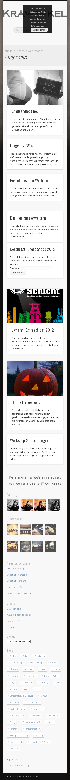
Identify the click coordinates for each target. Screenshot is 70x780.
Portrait (50, 722)
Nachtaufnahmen (17, 709)
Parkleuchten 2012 (31, 722)
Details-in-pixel (14, 608)
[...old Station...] (25, 530)
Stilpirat (10, 626)
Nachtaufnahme (33, 702)
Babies (13, 656)
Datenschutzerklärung (18, 765)
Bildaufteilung (16, 662)
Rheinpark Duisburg (19, 735)
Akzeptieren (39, 29)
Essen (43, 669)
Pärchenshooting (32, 728)
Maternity (14, 702)
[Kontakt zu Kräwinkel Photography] (35, 481)
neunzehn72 (13, 620)
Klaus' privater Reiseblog (19, 614)
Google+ (41, 38)
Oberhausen (53, 715)
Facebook (27, 38)
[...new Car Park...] (12, 530)
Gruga (12, 682)
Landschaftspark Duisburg (21, 695)
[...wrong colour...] (50, 530)
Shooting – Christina (17, 574)
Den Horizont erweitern (28, 218)
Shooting (39, 735)
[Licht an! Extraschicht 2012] (35, 306)
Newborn (36, 715)
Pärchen (13, 728)
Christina (14, 669)
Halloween (27, 682)
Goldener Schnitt (51, 676)
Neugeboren (38, 709)
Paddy (12, 722)
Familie (57, 669)
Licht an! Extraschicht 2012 (33, 330)
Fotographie (31, 676)
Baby (25, 656)
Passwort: (15, 268)
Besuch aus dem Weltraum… (31, 180)
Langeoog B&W (21, 146)
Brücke (53, 662)
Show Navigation (54, 30)
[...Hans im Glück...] (12, 547)
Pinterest (34, 38)
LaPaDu (43, 695)
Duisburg (29, 669)
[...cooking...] (50, 547)
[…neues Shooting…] (35, 87)
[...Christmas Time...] (25, 547)
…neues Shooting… (25, 111)
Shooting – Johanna (16, 580)
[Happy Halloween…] (35, 378)
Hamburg (44, 682)
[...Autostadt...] (37, 530)
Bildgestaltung (36, 662)
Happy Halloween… (26, 402)
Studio (47, 742)
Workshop (14, 748)
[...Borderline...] (37, 547)
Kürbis (38, 689)
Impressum (12, 759)
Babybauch (40, 656)
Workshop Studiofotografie (31, 440)
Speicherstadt (16, 742)
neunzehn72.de (17, 715)
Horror (59, 682)
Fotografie (14, 676)
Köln (26, 689)
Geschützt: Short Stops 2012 (32, 249)
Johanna (13, 689)
